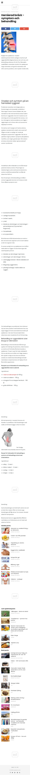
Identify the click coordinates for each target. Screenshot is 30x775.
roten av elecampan (10, 375)
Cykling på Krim (15, 712)
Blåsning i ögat (15, 564)
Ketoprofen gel (15, 557)
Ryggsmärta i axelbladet (18, 550)
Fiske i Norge (14, 635)
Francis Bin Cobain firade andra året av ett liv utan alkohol (18, 669)
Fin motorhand (15, 705)
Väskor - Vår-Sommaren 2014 (19, 661)
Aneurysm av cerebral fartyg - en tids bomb (20, 529)
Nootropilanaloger (16, 676)
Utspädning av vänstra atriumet (17, 543)
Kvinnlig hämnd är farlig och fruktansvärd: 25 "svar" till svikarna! (19, 654)
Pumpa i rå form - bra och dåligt (18, 737)
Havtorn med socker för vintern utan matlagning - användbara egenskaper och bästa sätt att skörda (19, 628)
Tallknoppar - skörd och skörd (19, 611)
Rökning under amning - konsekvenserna (18, 698)
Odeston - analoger (16, 579)
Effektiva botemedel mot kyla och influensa (19, 572)
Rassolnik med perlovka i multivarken (18, 730)
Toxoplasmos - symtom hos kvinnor (19, 619)
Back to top (15, 767)
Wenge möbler (15, 683)
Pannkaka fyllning (16, 690)
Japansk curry (15, 643)
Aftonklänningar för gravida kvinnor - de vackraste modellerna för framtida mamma (19, 722)
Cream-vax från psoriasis (18, 536)
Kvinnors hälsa (14, 11)
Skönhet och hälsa (5, 11)
